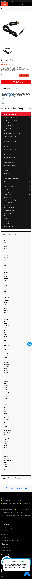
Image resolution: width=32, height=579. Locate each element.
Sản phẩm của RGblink (9, 162)
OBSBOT (6, 334)
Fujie (5, 274)
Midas (5, 368)
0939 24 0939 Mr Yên (17, 488)
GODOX (6, 340)
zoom (5, 402)
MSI (5, 347)
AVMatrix (6, 396)
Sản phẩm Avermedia (9, 157)
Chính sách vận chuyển (6, 537)
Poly (5, 250)
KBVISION (6, 255)
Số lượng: (3, 75)
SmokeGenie (7, 297)
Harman (6, 445)
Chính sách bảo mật (6, 534)
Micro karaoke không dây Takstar (12, 133)
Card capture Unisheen (9, 154)
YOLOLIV (6, 357)
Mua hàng (24, 75)
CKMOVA (6, 362)
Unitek (5, 248)
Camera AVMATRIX (8, 213)
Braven (5, 443)
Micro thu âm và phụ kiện (10, 138)
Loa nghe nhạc (7, 152)
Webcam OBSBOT (8, 226)
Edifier (5, 404)
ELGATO (6, 342)
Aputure (6, 314)
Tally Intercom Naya (9, 144)
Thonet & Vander (8, 423)
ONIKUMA (6, 267)
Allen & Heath (7, 458)
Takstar (6, 464)
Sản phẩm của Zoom (9, 146)
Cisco (5, 304)
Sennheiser (6, 419)
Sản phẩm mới (4, 547)
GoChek (6, 257)
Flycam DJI (6, 218)
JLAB (5, 349)
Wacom (6, 254)
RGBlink (6, 372)
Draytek (6, 383)
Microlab (6, 441)
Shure (5, 276)
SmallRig (6, 319)
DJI (4, 269)
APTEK (5, 389)
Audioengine (7, 454)
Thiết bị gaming (7, 221)
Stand (5, 462)
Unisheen (6, 413)
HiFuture (6, 278)
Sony (5, 428)
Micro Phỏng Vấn (8, 122)
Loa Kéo (6, 160)
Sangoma (6, 332)
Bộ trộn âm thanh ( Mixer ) (10, 120)
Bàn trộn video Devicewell (10, 141)
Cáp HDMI (6, 224)
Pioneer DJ (6, 364)
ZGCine (5, 306)
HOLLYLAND (7, 346)
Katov (5, 312)
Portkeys (6, 353)
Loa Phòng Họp (7, 194)
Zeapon (6, 355)
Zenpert (6, 295)
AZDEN (5, 265)
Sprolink (6, 374)
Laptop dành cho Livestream (11, 178)
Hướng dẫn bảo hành (6, 531)
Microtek (6, 381)
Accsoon (6, 379)
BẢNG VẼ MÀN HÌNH (8, 301)
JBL (5, 449)
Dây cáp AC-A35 (8, 60)
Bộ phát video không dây (10, 200)
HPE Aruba (6, 302)
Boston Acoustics (8, 329)
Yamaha (6, 351)
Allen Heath (7, 436)
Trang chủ (3, 8)
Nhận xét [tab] (17, 88)
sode (5, 259)
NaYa (5, 408)
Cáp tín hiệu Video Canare (10, 136)
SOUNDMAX (7, 344)
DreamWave (7, 432)
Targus (5, 391)
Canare (5, 447)
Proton (5, 240)
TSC (5, 293)
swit (5, 317)
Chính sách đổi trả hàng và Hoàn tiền (10, 540)
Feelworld (6, 393)
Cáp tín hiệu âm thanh (9, 125)
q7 (4, 400)
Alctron (5, 426)
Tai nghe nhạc (7, 128)
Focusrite (6, 385)
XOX (5, 415)
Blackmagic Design (8, 438)
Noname (6, 252)
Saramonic (6, 417)
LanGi (5, 398)
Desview (6, 456)
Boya (5, 424)
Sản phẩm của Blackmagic (10, 117)
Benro (5, 244)
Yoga (5, 263)
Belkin (5, 434)
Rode (5, 338)
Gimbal (5, 168)
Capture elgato (7, 181)
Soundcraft (6, 361)
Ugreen (5, 308)
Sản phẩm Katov (8, 197)
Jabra (5, 406)
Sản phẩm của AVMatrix (10, 149)
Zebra (5, 289)
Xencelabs (6, 325)
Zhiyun (5, 359)
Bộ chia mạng (7, 173)
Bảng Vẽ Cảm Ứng (8, 186)
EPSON (5, 285)
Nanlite (5, 331)
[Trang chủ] (4, 4)
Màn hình (6, 170)
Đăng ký (11, 1)
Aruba (5, 246)
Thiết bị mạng (7, 176)
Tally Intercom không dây (10, 184)
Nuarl (5, 321)
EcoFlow (6, 280)
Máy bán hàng (7, 205)
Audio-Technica (8, 460)
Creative (6, 469)
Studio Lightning (8, 192)
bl (4, 261)
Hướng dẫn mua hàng (6, 528)
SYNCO (5, 242)
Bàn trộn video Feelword (10, 165)
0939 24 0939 (12, 95)
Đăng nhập (4, 1)
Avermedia (6, 394)
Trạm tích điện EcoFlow (9, 208)
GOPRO (6, 323)
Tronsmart (6, 282)
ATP (5, 287)
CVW (5, 411)
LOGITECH (6, 466)
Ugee (5, 299)
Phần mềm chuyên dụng (10, 130)
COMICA (6, 310)
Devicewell (6, 409)
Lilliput (5, 377)
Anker (5, 270)
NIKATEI (6, 272)
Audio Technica (7, 451)
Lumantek (6, 421)
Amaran (6, 316)
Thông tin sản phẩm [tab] (7, 88)
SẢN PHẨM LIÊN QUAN (16, 108)
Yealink (5, 376)
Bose (5, 284)
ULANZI (6, 336)
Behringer (6, 370)
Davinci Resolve (7, 430)
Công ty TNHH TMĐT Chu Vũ (9, 93)
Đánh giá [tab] (24, 88)
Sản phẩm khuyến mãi (6, 550)
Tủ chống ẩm (7, 216)
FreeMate (6, 453)
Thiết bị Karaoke (8, 202)
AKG (5, 439)
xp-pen (5, 387)
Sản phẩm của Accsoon (9, 210)
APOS (5, 291)
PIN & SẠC (6, 189)
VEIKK (5, 327)
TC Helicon (6, 366)
